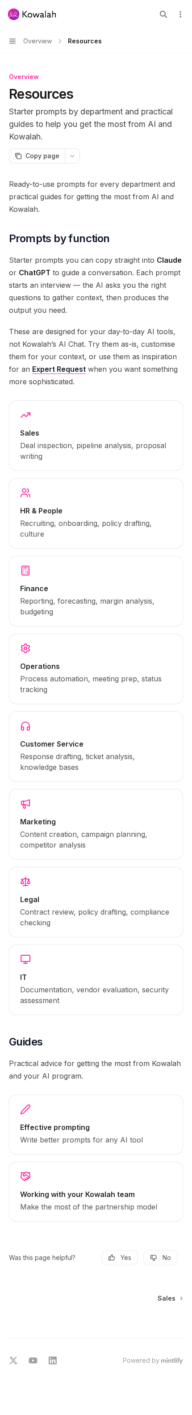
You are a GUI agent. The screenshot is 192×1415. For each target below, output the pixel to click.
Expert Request (59, 369)
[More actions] (180, 14)
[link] (96, 435)
